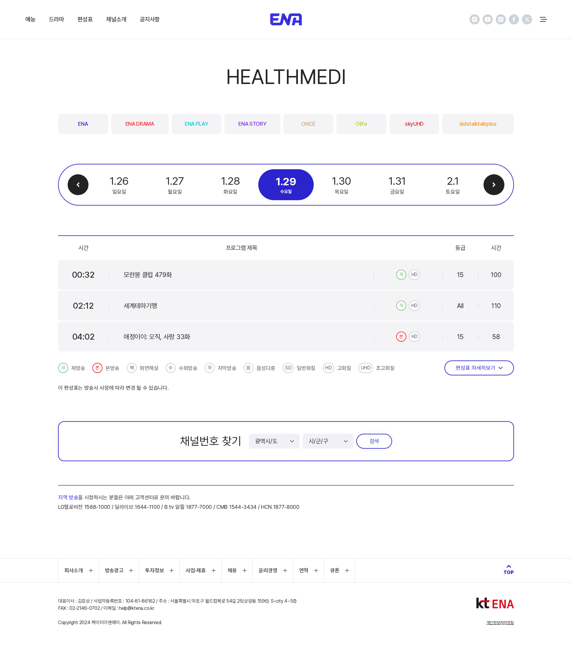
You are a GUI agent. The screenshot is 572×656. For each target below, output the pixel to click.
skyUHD (414, 124)
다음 (494, 184)
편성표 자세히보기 (475, 368)
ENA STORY (252, 124)
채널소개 (116, 19)
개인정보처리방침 (500, 622)
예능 (30, 19)
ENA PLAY (196, 124)
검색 (374, 441)
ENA (83, 124)
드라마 (56, 19)
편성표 (84, 19)
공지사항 (150, 19)
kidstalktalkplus (478, 124)
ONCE (308, 124)
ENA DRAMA (139, 124)
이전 (78, 184)
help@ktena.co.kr (136, 608)
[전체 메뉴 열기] (543, 19)
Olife (361, 124)
